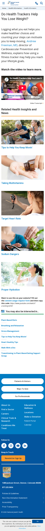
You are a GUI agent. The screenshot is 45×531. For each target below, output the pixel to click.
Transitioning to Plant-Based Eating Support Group (20, 354)
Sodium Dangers (10, 254)
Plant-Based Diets (9, 320)
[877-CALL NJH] (37, 3)
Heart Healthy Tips (9, 342)
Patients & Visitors (22, 381)
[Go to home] (20, 3)
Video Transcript (36, 103)
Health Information (15, 8)
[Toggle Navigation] (3, 3)
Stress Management (10, 331)
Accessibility (7, 502)
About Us (5, 405)
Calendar (28, 425)
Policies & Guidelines (10, 493)
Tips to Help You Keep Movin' (16, 147)
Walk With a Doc (8, 347)
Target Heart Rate (11, 218)
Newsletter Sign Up (13, 458)
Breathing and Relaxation (12, 325)
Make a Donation (32, 416)
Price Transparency (10, 507)
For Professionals (22, 396)
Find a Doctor (7, 409)
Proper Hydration (10, 289)
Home (4, 8)
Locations (29, 412)
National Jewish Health (15, 512)
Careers (5, 413)
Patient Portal (30, 421)
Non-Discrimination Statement (14, 498)
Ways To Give (22, 389)
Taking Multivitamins (12, 183)
